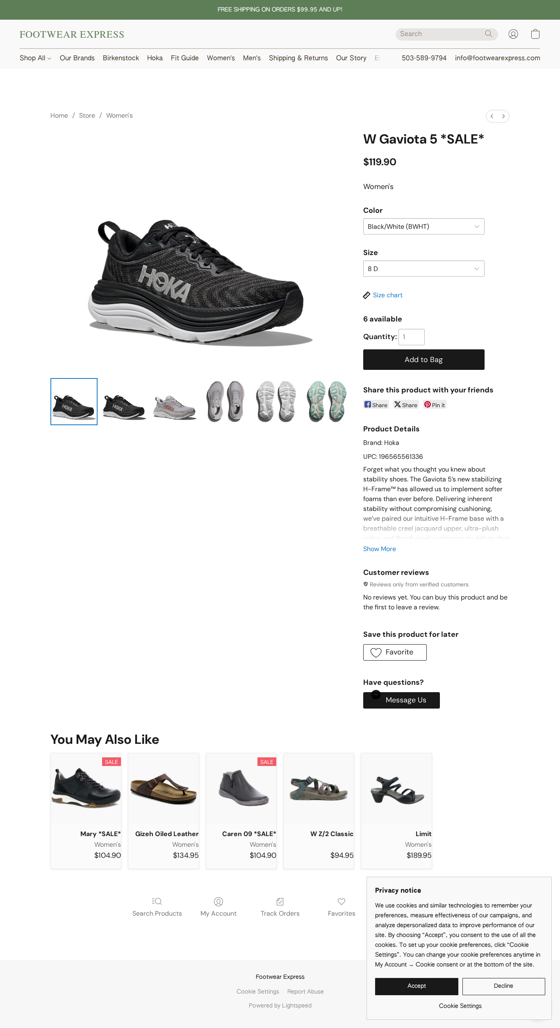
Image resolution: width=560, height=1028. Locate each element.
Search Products (157, 913)
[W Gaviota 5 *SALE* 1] (124, 401)
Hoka (155, 58)
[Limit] (396, 788)
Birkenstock (121, 58)
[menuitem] (492, 116)
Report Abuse (305, 992)
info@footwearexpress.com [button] (497, 58)
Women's (221, 58)
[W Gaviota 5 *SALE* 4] (275, 401)
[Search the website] (489, 33)
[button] (72, 34)
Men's (252, 58)
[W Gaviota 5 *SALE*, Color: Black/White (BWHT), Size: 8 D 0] (74, 401)
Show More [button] (379, 549)
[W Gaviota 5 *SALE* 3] (225, 401)
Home (59, 115)
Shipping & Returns (298, 58)
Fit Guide (185, 58)
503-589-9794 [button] (424, 58)
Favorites (341, 913)
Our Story (351, 58)
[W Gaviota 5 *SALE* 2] (174, 401)
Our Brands (77, 58)
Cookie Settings (258, 992)
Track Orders (280, 913)
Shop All (34, 58)
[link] (460, 1003)
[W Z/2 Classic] (319, 788)
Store (87, 115)
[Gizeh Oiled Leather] (163, 788)
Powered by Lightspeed (280, 1006)
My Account (218, 913)
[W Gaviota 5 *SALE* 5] (326, 401)
